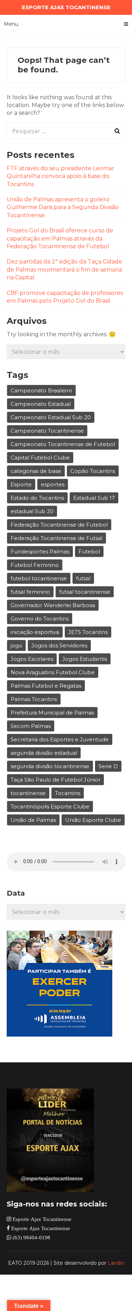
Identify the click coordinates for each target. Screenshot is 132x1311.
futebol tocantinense (39, 578)
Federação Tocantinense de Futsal (56, 538)
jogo (16, 645)
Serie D (108, 766)
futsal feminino (30, 591)
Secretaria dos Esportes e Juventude (60, 739)
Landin (116, 1263)
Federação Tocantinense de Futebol (59, 524)
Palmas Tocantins (34, 699)
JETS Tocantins (88, 632)
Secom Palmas (31, 726)
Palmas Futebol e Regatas (46, 685)
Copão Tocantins (92, 471)
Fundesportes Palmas (40, 551)
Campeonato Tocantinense (47, 430)
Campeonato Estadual (41, 404)
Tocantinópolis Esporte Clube (50, 806)
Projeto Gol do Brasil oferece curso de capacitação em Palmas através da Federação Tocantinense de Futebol (60, 238)
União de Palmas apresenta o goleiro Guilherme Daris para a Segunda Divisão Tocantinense (63, 207)
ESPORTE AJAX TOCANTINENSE (66, 7)
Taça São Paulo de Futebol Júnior (55, 779)
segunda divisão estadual (44, 752)
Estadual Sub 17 (94, 497)
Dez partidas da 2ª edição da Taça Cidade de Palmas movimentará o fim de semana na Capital (64, 269)
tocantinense (28, 793)
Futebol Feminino (35, 565)
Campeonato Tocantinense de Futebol (63, 444)
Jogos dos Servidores (59, 645)
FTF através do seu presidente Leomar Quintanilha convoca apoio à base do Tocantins (60, 176)
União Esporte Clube (93, 820)
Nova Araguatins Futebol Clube (53, 672)
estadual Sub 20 (32, 511)
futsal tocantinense (84, 591)
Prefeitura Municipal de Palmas (52, 712)
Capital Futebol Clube (40, 457)
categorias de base (36, 471)
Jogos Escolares (32, 659)
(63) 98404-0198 (30, 1237)
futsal (83, 578)
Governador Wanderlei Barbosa (53, 605)
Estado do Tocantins (37, 497)
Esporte (21, 484)
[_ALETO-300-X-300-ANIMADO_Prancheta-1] (59, 1034)
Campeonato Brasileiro (41, 390)
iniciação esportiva (35, 632)
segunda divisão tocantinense (50, 766)
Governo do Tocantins (40, 618)
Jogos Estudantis (84, 659)
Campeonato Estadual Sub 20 (51, 417)
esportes (52, 484)
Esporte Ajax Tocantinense (41, 1219)
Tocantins (67, 793)
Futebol (89, 551)
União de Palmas (33, 820)
